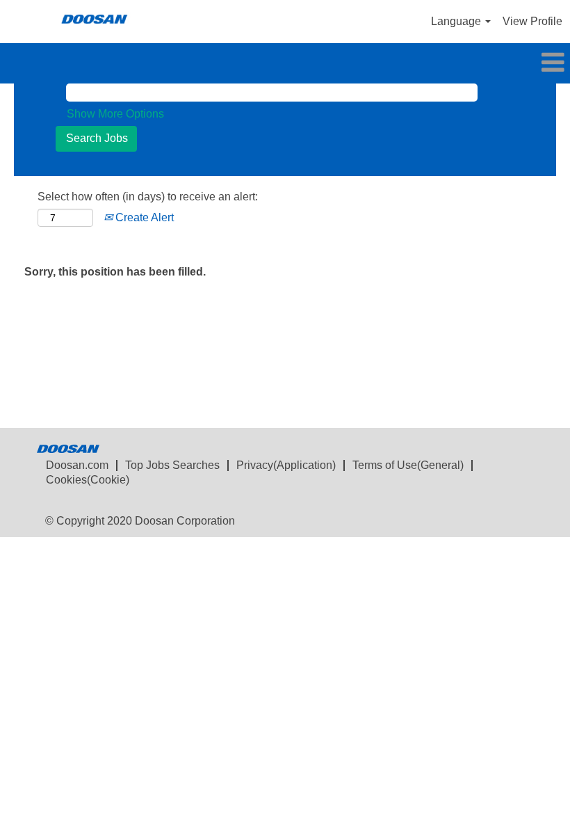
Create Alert (143, 217)
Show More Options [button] (115, 114)
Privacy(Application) (286, 465)
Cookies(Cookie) (87, 480)
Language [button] (457, 21)
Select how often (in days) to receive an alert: (148, 196)
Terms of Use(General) (408, 465)
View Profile (532, 21)
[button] (285, 63)
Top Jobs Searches (172, 465)
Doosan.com (77, 465)
